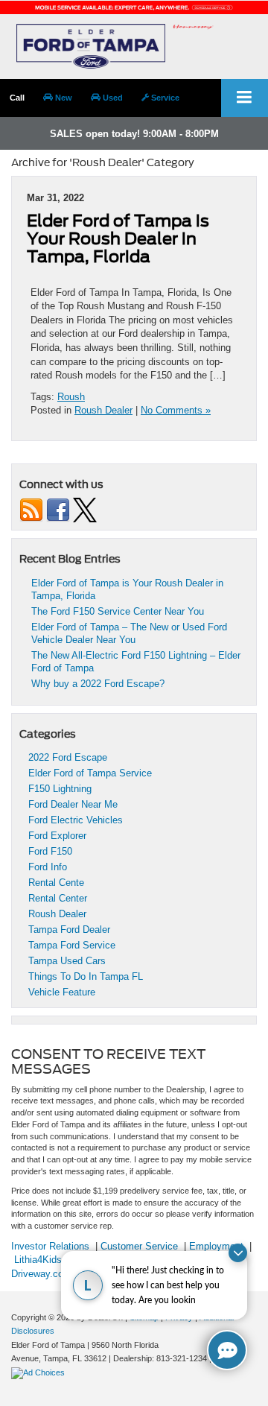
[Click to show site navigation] (244, 98)
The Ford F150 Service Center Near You (117, 611)
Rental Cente (56, 882)
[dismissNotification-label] (238, 1253)
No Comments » (176, 410)
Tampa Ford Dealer (69, 929)
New (62, 97)
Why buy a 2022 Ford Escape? (98, 683)
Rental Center (57, 898)
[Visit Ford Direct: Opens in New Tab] (39, 1372)
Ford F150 (50, 851)
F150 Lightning (60, 788)
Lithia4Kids (38, 1259)
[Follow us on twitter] (85, 509)
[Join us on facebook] (58, 509)
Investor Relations (50, 1246)
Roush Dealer (103, 410)
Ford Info (47, 867)
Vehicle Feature (61, 992)
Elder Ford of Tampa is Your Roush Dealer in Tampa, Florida (118, 238)
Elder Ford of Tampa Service (90, 773)
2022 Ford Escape (67, 757)
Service (164, 97)
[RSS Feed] (31, 509)
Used (111, 97)
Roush (71, 396)
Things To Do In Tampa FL (85, 976)
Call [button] (17, 97)
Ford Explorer (57, 835)
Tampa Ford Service (71, 945)
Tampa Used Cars (67, 960)
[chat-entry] (227, 1350)
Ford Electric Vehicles (75, 820)
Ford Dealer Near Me (73, 804)
